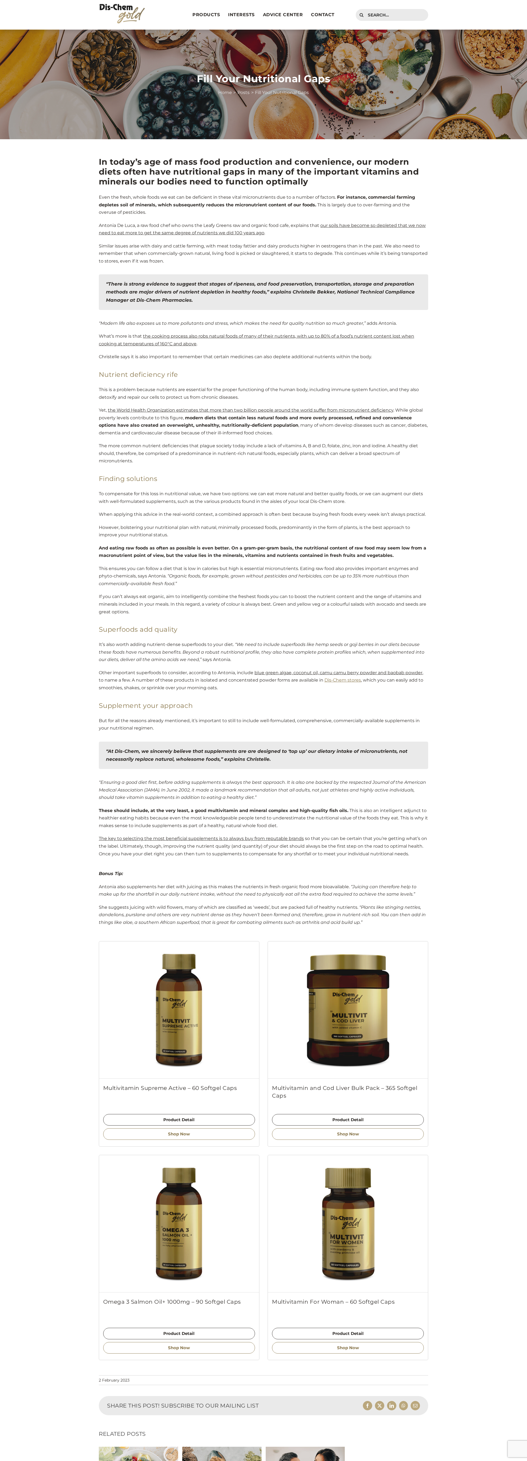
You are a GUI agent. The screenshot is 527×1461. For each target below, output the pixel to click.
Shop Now (179, 1134)
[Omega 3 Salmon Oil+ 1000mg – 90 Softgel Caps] (179, 1223)
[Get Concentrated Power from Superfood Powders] (222, 1449)
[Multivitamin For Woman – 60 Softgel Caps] (348, 1223)
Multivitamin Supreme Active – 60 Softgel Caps (170, 1088)
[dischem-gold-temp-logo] (122, 5)
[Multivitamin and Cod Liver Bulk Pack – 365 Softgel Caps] (348, 1009)
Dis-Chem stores (342, 680)
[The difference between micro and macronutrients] (138, 1449)
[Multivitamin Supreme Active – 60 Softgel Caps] (179, 1009)
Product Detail (179, 1119)
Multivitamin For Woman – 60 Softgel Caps (333, 1301)
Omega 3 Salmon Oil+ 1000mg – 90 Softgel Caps (172, 1301)
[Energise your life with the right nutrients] (305, 1449)
